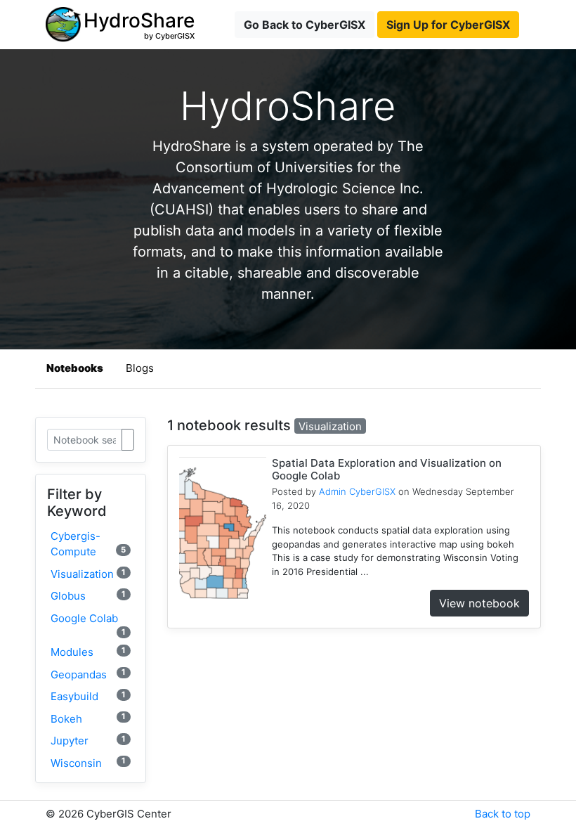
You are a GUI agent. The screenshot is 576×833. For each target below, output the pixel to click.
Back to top (502, 813)
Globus (88, 595)
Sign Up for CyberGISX (448, 25)
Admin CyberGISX (357, 491)
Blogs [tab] (140, 368)
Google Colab (88, 624)
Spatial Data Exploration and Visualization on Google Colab (387, 469)
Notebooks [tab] (74, 368)
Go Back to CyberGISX (304, 25)
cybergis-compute (88, 544)
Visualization (88, 574)
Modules (88, 652)
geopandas (88, 673)
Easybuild (88, 696)
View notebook (479, 603)
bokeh (88, 718)
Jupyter (88, 740)
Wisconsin (88, 762)
